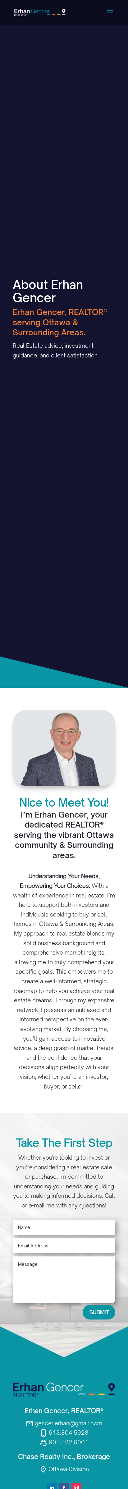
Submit (99, 1312)
